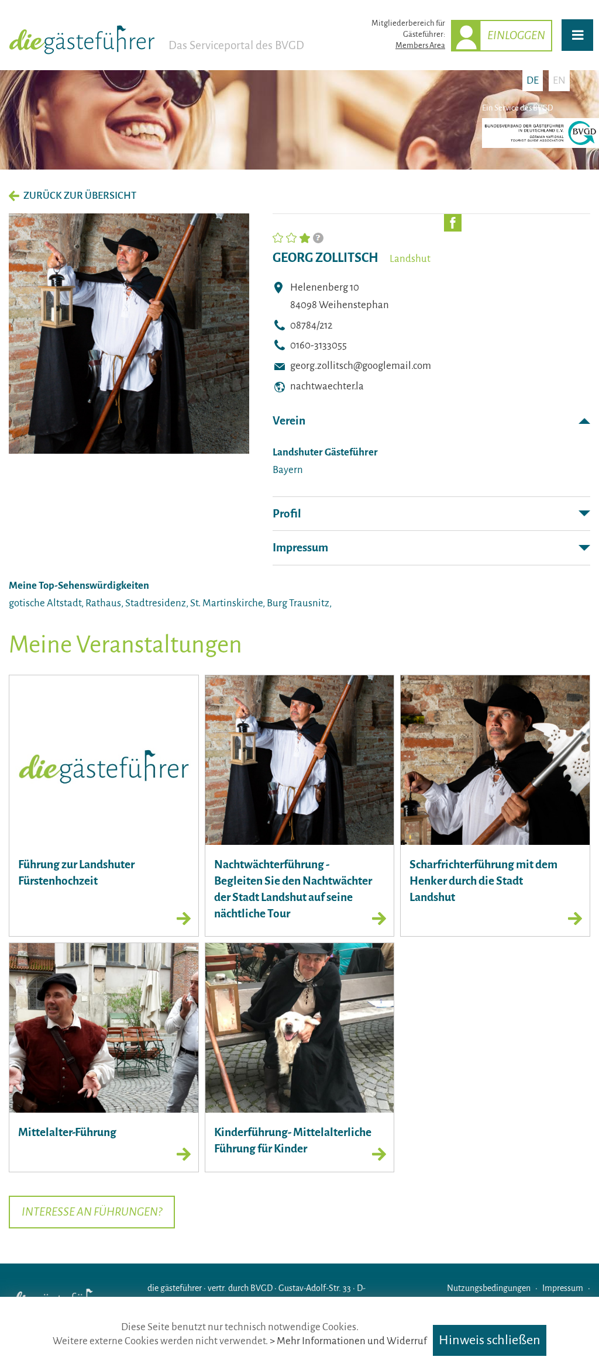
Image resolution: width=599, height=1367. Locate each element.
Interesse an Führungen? (92, 1212)
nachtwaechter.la (327, 386)
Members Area (420, 45)
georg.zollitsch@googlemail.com (360, 365)
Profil (287, 514)
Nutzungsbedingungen (489, 1288)
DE (532, 80)
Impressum (300, 547)
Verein (289, 421)
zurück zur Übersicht (79, 195)
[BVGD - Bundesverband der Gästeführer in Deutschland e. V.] (540, 145)
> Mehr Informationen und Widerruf (348, 1341)
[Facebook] (453, 223)
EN (559, 80)
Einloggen (516, 35)
